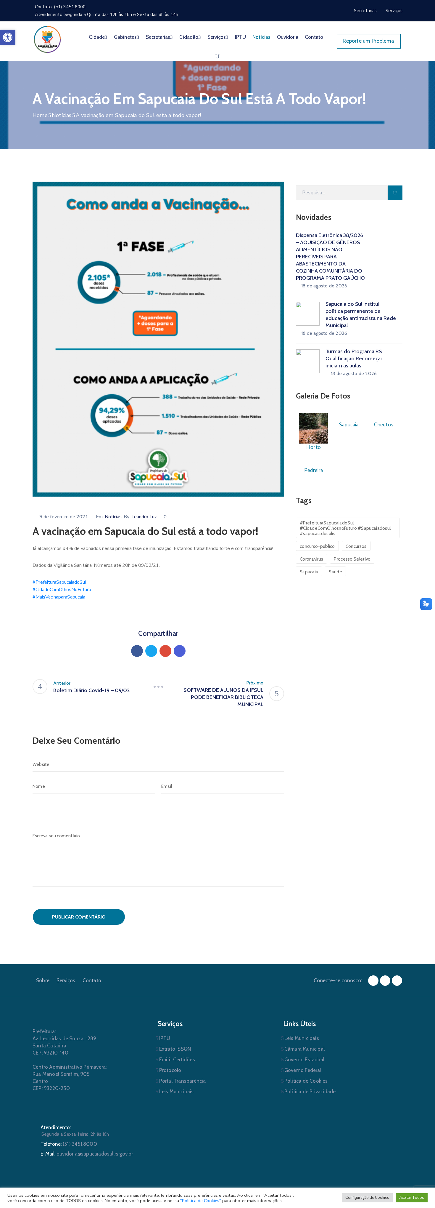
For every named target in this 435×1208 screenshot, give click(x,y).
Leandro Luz (144, 516)
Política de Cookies (306, 1081)
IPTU (240, 37)
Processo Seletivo (352, 559)
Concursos (356, 546)
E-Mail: (87, 1154)
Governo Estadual (304, 1060)
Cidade (97, 37)
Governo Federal (302, 1070)
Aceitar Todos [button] (411, 1197)
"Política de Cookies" (200, 1201)
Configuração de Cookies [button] (367, 1197)
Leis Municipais (176, 1092)
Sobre (42, 980)
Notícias (261, 37)
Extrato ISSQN (175, 1049)
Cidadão (188, 37)
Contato (314, 37)
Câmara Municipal (304, 1049)
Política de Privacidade (310, 1092)
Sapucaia (309, 572)
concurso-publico (317, 546)
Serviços (216, 37)
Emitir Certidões (177, 1060)
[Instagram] (385, 980)
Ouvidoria (287, 37)
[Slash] (158, 686)
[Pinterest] (165, 651)
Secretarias (158, 37)
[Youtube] (397, 980)
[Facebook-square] (373, 980)
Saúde (335, 572)
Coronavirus (311, 559)
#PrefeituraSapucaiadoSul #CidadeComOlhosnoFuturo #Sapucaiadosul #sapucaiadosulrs (345, 528)
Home (40, 115)
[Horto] (313, 428)
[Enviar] (395, 192)
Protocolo (170, 1070)
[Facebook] (137, 651)
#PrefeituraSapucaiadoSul (59, 582)
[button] (7, 37)
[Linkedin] (180, 651)
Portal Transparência (182, 1081)
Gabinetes (125, 37)
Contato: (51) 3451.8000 (60, 7)
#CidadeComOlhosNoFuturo (62, 589)
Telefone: (69, 1144)
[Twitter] (151, 651)
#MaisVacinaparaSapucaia (59, 597)
